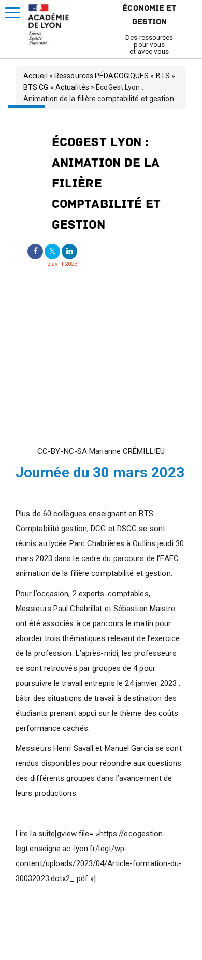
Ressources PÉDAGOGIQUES (101, 76)
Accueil (35, 76)
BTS (163, 76)
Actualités (72, 87)
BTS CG (36, 87)
